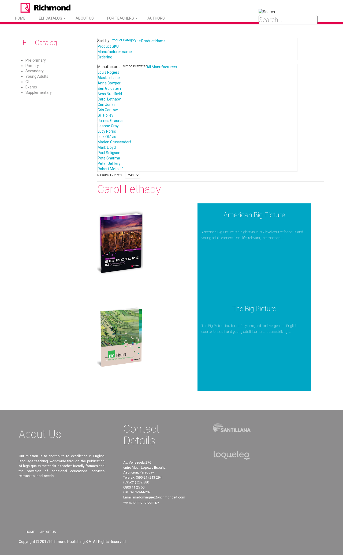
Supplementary (38, 92)
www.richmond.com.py (141, 502)
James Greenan (111, 120)
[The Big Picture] (120, 336)
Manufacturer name (115, 52)
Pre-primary (35, 60)
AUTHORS (156, 18)
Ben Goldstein (109, 88)
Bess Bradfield (110, 94)
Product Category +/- (126, 40)
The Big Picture (254, 309)
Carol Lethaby (109, 99)
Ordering (105, 57)
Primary (32, 66)
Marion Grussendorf (114, 142)
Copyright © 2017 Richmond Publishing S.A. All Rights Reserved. (72, 541)
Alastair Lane (109, 78)
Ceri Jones (106, 104)
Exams (31, 87)
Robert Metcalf (110, 169)
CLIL (28, 82)
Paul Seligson (109, 153)
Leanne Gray (108, 126)
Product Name (153, 41)
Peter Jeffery (109, 163)
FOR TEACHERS (120, 18)
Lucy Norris (107, 131)
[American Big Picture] (120, 242)
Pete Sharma (109, 158)
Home (20, 18)
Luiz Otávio (107, 137)
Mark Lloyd (107, 147)
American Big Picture (254, 215)
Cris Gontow (108, 110)
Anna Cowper (109, 83)
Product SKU (108, 46)
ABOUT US (85, 18)
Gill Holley (105, 115)
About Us (48, 532)
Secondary (34, 71)
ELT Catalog (50, 18)
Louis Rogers (108, 72)
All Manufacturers (162, 67)
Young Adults (36, 76)
